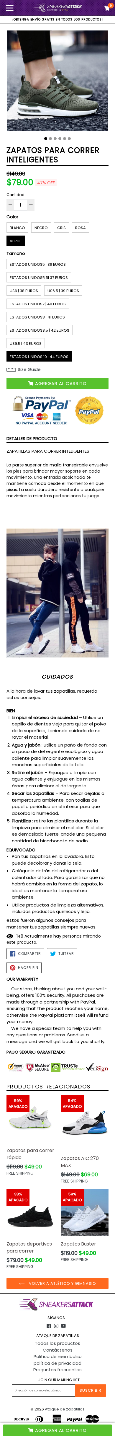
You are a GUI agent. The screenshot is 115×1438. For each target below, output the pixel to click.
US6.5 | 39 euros (63, 291)
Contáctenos (58, 1350)
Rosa (80, 228)
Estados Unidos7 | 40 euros (38, 304)
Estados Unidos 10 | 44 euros (39, 357)
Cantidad (15, 194)
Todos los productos (57, 1343)
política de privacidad (57, 1363)
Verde (16, 241)
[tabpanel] (57, 82)
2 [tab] (50, 138)
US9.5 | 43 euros (26, 343)
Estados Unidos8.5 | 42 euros (39, 330)
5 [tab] (64, 138)
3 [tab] (55, 138)
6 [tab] (69, 138)
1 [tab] (45, 138)
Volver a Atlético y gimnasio (62, 1283)
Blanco (17, 228)
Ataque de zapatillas (65, 1409)
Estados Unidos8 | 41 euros (37, 317)
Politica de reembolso (58, 1356)
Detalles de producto (31, 438)
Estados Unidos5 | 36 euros (38, 264)
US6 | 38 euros (24, 291)
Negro (41, 228)
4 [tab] (59, 138)
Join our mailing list (59, 1380)
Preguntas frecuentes (57, 1370)
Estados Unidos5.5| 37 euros (39, 277)
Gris (61, 228)
